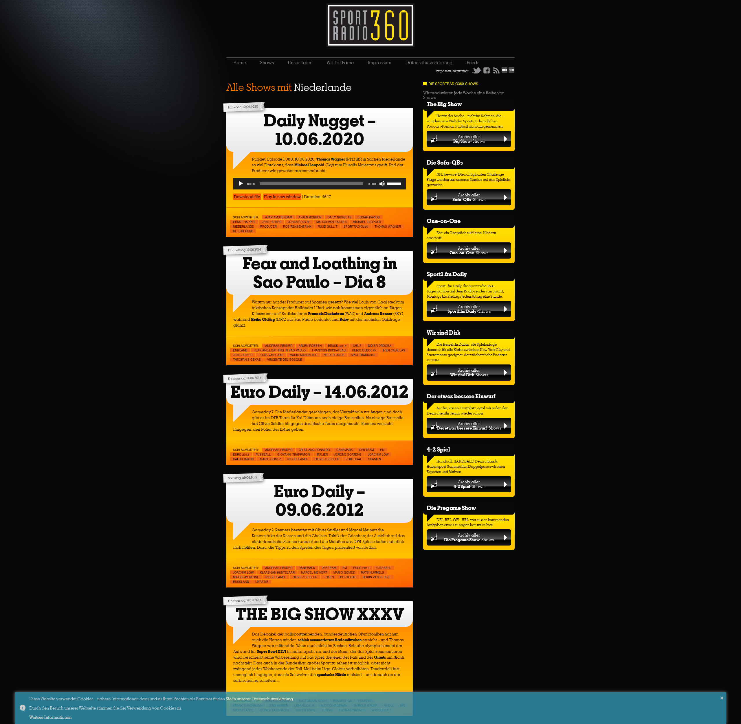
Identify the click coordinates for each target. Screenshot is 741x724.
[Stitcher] (504, 72)
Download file (247, 197)
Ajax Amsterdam (278, 217)
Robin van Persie (376, 577)
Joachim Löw (378, 454)
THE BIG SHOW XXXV (320, 614)
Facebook (486, 70)
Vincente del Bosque (284, 360)
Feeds (473, 62)
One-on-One (444, 221)
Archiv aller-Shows (469, 138)
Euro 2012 (241, 454)
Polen (329, 577)
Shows (267, 62)
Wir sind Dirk (443, 332)
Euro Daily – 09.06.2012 (319, 500)
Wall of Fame (340, 62)
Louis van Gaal (271, 355)
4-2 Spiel (438, 449)
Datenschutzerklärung (429, 62)
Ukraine (261, 582)
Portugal (354, 459)
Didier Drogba (379, 346)
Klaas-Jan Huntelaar (277, 572)
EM (382, 450)
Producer (268, 226)
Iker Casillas (394, 350)
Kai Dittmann (243, 459)
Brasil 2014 (337, 346)
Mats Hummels (372, 572)
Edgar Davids (369, 217)
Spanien (374, 459)
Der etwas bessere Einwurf (461, 396)
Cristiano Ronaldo (314, 450)
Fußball (263, 454)
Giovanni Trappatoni (294, 454)
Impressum (379, 62)
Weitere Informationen (50, 717)
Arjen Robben (309, 217)
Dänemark (344, 450)
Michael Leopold (367, 222)
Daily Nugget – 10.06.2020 (319, 129)
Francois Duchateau (329, 350)
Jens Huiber (271, 222)
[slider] (395, 183)
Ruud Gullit (327, 226)
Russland (241, 582)
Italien (322, 454)
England (240, 350)
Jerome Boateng (348, 454)
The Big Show (444, 104)
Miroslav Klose (246, 577)
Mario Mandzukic (303, 355)
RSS (496, 70)
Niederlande (243, 226)
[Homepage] (370, 25)
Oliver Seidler (327, 459)
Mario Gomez (270, 459)
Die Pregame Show (451, 508)
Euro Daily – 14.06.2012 (319, 391)
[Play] (241, 184)
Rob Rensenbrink (297, 226)
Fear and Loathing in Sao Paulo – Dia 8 (320, 272)
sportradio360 (356, 226)
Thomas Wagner (388, 226)
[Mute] (382, 184)
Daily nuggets (339, 217)
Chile (357, 346)
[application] (319, 183)
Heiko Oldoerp (364, 350)
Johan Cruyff (299, 222)
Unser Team (300, 62)
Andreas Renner (278, 346)
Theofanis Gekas (247, 360)
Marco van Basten (331, 222)
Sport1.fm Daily (447, 274)
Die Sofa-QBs (445, 162)
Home (239, 62)
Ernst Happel (244, 222)
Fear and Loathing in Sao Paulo (280, 350)
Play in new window (282, 197)
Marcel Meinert (314, 572)
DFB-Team (366, 450)
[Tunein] (511, 72)
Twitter (477, 70)
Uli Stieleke (243, 231)
